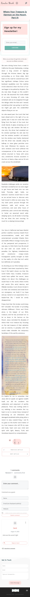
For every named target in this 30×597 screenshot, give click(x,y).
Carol (15, 528)
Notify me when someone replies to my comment (16, 513)
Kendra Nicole (7, 3)
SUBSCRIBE (15, 47)
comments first (19, 473)
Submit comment (15, 515)
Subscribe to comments (9, 548)
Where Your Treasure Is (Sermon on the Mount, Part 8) (15, 15)
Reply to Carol (15, 543)
